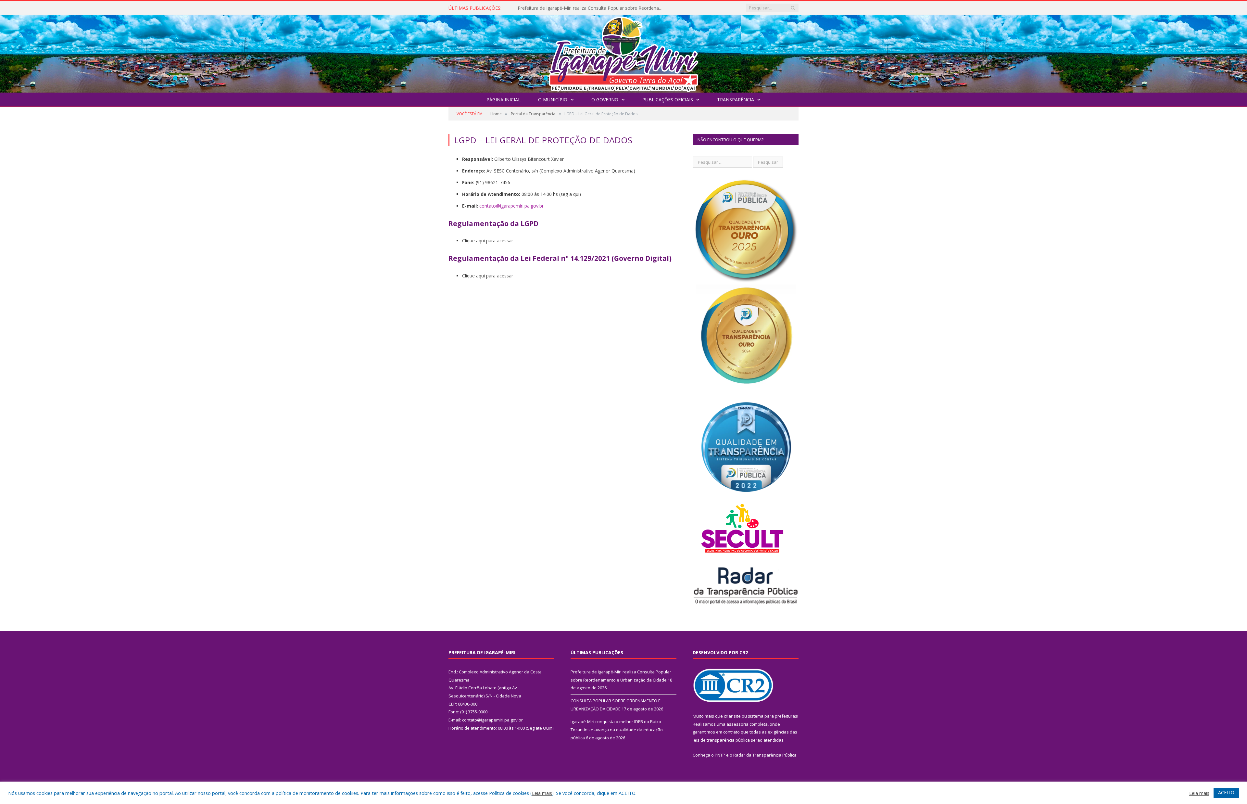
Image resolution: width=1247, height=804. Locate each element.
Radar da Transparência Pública (765, 755)
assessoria (737, 724)
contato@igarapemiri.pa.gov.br (511, 206)
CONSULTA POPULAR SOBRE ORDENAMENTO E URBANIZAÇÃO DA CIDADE (592, 8)
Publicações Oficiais (667, 99)
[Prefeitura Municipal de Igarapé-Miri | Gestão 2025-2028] (623, 52)
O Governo (604, 99)
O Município (552, 99)
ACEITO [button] (1226, 792)
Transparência (735, 99)
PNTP (720, 755)
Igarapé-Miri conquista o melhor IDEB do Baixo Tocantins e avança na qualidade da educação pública (617, 729)
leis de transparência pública (721, 740)
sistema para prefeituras (772, 716)
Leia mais (542, 793)
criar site (732, 716)
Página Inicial (503, 99)
